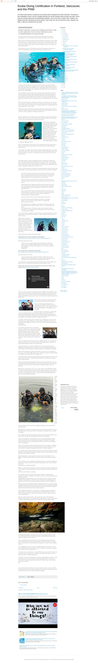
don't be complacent (65, 150)
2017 (63, 32)
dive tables (64, 145)
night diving (64, 190)
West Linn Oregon (65, 121)
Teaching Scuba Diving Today (67, 115)
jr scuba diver (64, 172)
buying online (64, 132)
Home (38, 587)
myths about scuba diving (66, 186)
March (64, 76)
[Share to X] (30, 577)
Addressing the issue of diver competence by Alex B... (68, 49)
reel (62, 218)
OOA (62, 107)
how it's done (64, 164)
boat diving (64, 126)
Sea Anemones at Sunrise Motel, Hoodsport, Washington (69, 54)
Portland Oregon (65, 109)
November (65, 36)
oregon (63, 193)
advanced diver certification (67, 124)
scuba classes (64, 228)
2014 (63, 85)
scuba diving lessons (66, 235)
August (64, 41)
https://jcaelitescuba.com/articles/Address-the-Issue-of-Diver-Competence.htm (34, 238)
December (65, 34)
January (64, 79)
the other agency (65, 275)
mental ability (64, 184)
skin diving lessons (65, 251)
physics (63, 201)
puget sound (64, 215)
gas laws (63, 161)
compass (63, 138)
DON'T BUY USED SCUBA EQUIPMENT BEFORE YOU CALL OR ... (70, 71)
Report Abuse (63, 290)
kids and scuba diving (66, 173)
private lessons (64, 209)
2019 (63, 29)
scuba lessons (64, 239)
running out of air (65, 220)
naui (62, 187)
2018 (63, 31)
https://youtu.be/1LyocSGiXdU (32, 267)
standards (63, 260)
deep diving (64, 142)
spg (62, 258)
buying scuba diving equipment (68, 134)
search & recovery (65, 245)
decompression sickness (66, 141)
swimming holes (65, 263)
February (65, 78)
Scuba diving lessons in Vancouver (68, 114)
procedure (64, 212)
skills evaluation (65, 250)
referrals (63, 219)
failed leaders (64, 156)
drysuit (63, 153)
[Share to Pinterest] (33, 577)
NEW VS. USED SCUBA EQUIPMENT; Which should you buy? (33, 593)
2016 (63, 82)
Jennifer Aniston (65, 103)
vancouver (64, 280)
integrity (63, 167)
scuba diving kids (65, 234)
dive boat (63, 144)
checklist (63, 135)
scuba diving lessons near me (67, 236)
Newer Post (21, 587)
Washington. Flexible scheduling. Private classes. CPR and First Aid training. (69, 118)
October (64, 37)
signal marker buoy (65, 247)
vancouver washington (66, 281)
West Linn (63, 119)
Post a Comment (23, 584)
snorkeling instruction (66, 254)
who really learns (65, 284)
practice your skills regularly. (67, 207)
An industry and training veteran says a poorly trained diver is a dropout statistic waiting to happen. (69, 96)
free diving (64, 160)
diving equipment (65, 147)
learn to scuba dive (65, 176)
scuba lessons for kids (66, 241)
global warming (65, 163)
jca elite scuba (64, 169)
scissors (63, 223)
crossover (63, 140)
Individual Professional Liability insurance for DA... (69, 68)
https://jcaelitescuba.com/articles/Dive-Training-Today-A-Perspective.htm (33, 252)
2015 (63, 83)
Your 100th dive (65, 122)
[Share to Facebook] (32, 577)
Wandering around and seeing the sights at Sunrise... (69, 52)
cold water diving (65, 137)
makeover (63, 183)
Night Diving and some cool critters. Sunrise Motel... (69, 60)
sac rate (63, 222)
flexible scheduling (65, 157)
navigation (64, 189)
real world (63, 216)
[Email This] (28, 577)
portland (63, 206)
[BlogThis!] (29, 577)
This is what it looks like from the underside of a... (69, 65)
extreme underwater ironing (67, 154)
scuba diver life (64, 231)
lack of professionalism (66, 175)
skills (62, 248)
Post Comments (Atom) (28, 589)
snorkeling (64, 253)
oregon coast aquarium (66, 195)
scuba (63, 225)
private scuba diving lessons (67, 210)
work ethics (64, 285)
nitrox (63, 192)
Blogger (72, 659)
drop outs (63, 151)
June (64, 44)
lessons (63, 177)
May (64, 73)
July (64, 42)
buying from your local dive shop (68, 129)
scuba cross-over (65, 229)
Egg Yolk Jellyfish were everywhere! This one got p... (70, 57)
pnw (62, 204)
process (63, 213)
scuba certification (65, 226)
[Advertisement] (69, 315)
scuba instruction (65, 238)
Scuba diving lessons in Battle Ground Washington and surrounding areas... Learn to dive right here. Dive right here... (69, 111)
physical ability (64, 200)
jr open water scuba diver (66, 170)
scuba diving (64, 232)
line (62, 179)
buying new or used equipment (68, 131)
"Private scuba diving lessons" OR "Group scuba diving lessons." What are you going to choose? (70, 93)
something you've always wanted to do (69, 257)
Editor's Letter (64, 99)
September (65, 39)
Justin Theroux (64, 104)
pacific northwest (65, 196)
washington (64, 283)
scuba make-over (65, 242)
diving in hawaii (65, 148)
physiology (64, 203)
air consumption (65, 125)
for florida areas (65, 159)
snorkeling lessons (65, 255)
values (63, 278)
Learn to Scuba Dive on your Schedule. (69, 106)
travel (63, 277)
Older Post (55, 587)
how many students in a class (67, 166)
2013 (63, 87)
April (64, 74)
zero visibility (64, 287)
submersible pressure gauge (67, 261)
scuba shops (64, 244)
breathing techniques (66, 128)
